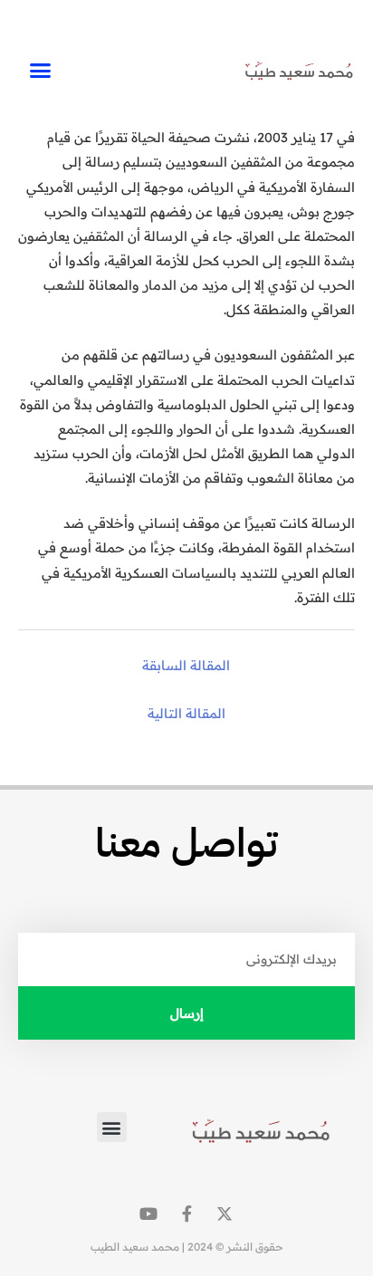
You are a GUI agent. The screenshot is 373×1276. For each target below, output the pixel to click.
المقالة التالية (186, 713)
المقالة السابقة (186, 665)
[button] (40, 70)
